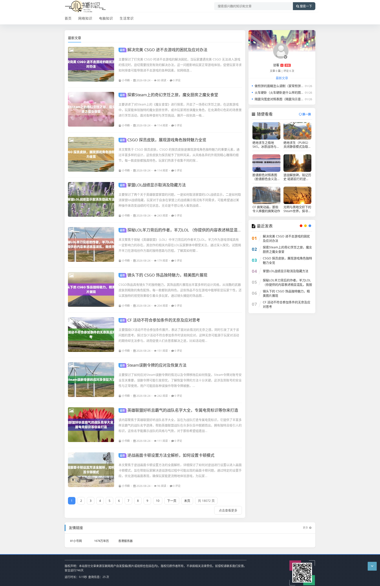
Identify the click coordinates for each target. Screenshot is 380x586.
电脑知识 (106, 18)
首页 (68, 18)
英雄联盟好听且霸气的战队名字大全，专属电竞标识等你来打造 (179, 410)
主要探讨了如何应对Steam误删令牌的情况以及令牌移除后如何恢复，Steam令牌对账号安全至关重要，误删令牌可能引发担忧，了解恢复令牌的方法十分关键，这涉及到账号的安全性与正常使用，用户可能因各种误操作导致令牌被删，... (180, 380)
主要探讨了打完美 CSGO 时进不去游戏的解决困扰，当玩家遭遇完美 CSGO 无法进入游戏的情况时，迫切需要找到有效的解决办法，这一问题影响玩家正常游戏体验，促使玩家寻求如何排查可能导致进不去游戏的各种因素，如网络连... (180, 64)
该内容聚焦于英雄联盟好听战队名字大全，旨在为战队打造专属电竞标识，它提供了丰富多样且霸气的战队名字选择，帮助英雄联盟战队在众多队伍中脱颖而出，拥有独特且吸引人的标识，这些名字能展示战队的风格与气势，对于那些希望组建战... (180, 425)
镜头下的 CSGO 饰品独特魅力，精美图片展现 (163, 275)
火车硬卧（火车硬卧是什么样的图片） (281, 92)
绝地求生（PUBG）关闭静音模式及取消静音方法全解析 (297, 145)
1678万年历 (101, 541)
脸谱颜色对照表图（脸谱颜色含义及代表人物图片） (266, 177)
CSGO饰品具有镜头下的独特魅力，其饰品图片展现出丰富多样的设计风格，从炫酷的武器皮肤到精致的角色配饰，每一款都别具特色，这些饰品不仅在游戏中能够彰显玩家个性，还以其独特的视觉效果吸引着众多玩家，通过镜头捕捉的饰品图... (180, 290)
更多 (305, 528)
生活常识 (127, 18)
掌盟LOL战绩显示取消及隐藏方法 (153, 184)
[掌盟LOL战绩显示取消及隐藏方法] (91, 199)
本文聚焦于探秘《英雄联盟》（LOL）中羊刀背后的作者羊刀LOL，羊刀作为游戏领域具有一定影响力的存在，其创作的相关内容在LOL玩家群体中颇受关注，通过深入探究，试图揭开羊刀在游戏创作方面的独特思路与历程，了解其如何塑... (180, 245)
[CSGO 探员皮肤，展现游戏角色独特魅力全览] (91, 154)
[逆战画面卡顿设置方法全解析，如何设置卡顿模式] (91, 469)
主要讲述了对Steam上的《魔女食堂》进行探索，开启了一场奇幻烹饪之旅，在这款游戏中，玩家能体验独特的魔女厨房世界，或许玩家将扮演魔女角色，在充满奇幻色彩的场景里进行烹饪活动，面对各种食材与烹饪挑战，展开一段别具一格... (180, 109)
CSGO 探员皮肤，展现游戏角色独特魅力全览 (163, 139)
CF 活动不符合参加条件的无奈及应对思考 (160, 320)
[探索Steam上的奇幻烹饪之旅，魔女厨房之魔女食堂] (91, 109)
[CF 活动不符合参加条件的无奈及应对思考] (91, 334)
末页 (187, 501)
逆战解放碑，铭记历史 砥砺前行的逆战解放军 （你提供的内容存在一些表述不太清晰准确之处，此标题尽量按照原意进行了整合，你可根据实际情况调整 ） (297, 177)
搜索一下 (306, 6)
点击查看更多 (228, 510)
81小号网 (76, 541)
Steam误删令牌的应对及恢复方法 (153, 365)
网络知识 (85, 18)
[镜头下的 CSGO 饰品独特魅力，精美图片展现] (91, 289)
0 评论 (177, 80)
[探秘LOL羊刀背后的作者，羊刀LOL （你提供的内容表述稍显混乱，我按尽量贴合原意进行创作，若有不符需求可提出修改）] (91, 244)
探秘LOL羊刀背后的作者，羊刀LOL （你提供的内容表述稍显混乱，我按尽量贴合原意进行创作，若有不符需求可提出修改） (232, 230)
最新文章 (74, 38)
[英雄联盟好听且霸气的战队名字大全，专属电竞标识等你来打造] (91, 424)
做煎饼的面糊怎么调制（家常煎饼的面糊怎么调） (288, 86)
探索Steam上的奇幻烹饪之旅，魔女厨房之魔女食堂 (169, 94)
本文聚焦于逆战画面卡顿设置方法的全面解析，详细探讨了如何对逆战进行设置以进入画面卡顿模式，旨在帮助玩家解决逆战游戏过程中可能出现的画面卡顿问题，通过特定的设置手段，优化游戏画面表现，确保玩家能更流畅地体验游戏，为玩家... (180, 470)
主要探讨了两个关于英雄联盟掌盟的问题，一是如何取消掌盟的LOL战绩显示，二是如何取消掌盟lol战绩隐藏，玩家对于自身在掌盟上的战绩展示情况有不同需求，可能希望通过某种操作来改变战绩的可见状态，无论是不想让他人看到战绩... (180, 199)
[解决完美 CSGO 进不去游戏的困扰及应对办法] (91, 64)
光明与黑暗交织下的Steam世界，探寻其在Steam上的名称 (297, 209)
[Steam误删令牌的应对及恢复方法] (91, 379)
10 (157, 501)
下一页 (171, 501)
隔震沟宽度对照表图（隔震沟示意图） (281, 99)
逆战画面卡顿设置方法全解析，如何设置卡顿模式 (167, 455)
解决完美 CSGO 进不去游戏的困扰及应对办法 (163, 49)
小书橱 (126, 80)
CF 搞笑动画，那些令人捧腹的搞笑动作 (266, 209)
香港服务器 (125, 541)
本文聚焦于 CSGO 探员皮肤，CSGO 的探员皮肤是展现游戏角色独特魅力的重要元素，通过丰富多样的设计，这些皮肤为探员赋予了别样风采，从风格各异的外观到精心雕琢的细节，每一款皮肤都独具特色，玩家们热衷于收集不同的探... (179, 154)
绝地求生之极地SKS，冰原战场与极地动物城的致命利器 (266, 145)
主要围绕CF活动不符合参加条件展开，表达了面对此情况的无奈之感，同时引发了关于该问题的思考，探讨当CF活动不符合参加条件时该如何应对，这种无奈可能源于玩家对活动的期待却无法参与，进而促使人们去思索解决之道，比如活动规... (179, 335)
